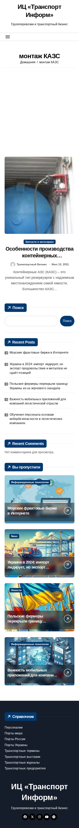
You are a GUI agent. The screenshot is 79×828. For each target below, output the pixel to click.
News (14, 536)
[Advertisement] (39, 113)
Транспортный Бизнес (32, 264)
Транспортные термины (22, 750)
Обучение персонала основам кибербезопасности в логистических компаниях (36, 419)
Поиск (18, 308)
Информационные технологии (30, 482)
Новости (16, 590)
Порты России (15, 739)
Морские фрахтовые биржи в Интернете (39, 352)
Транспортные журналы (22, 762)
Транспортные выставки (22, 756)
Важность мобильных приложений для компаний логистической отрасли (38, 401)
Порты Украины (16, 745)
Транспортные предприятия (25, 768)
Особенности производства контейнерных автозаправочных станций (40, 255)
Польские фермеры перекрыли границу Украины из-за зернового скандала (39, 386)
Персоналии (14, 727)
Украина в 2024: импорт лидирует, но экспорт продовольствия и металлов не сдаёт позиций (38, 368)
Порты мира (13, 733)
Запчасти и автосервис (39, 241)
